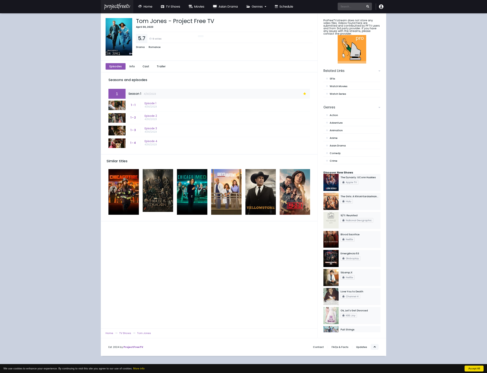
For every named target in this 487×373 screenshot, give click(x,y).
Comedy (335, 153)
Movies (198, 6)
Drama (140, 47)
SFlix (332, 78)
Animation (336, 130)
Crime (333, 161)
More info (139, 368)
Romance (155, 47)
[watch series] (351, 49)
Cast (145, 66)
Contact (318, 347)
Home (147, 6)
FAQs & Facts (340, 347)
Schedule (286, 6)
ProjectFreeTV (133, 347)
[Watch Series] (117, 8)
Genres (257, 6)
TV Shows (172, 6)
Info (132, 66)
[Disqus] (209, 274)
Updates (361, 347)
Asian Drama (228, 6)
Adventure (336, 123)
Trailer (161, 66)
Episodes (115, 66)
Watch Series (338, 94)
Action (334, 115)
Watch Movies (338, 86)
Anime (333, 138)
